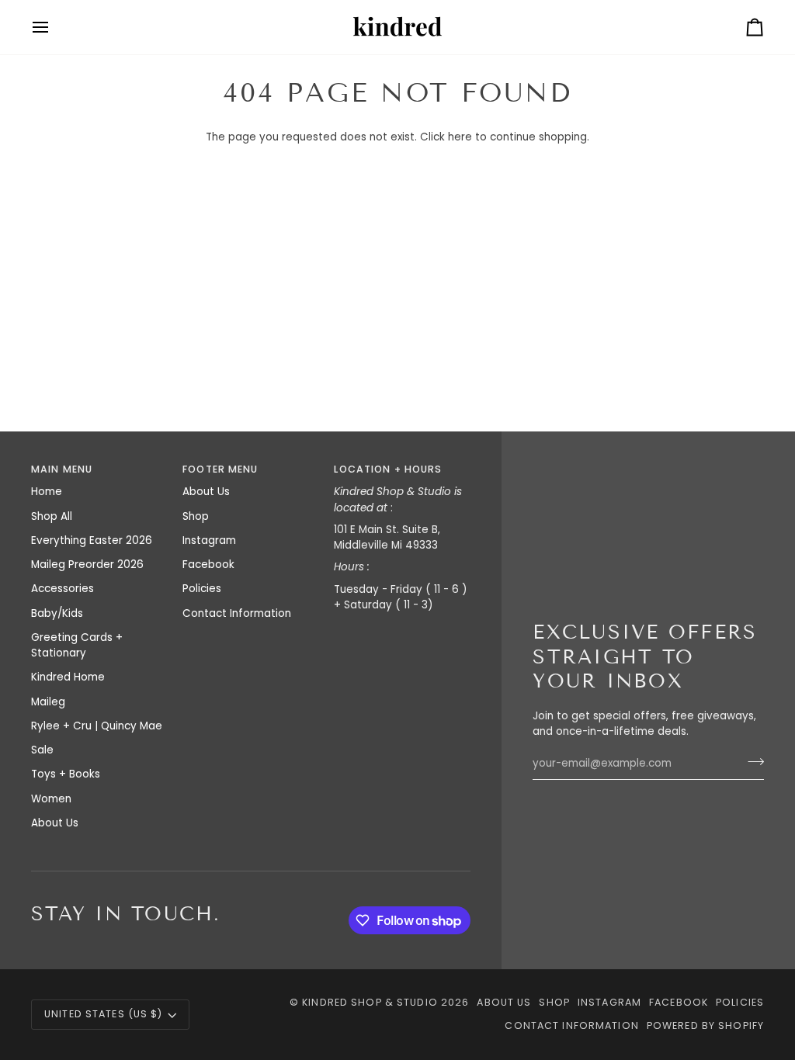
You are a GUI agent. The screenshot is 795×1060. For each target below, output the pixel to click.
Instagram (209, 540)
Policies (201, 588)
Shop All (51, 516)
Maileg (48, 702)
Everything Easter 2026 (91, 540)
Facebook (208, 564)
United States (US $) (103, 1013)
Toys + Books (65, 774)
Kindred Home (68, 677)
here (460, 137)
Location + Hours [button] (388, 469)
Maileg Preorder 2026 (87, 564)
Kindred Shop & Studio (370, 1002)
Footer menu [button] (220, 469)
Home (46, 491)
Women (51, 799)
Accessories (62, 588)
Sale (42, 750)
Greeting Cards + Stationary (77, 645)
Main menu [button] (61, 469)
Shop (195, 516)
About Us (54, 823)
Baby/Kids (57, 613)
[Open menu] (54, 27)
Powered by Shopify (705, 1025)
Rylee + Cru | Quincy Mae (96, 726)
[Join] (751, 761)
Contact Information (236, 613)
